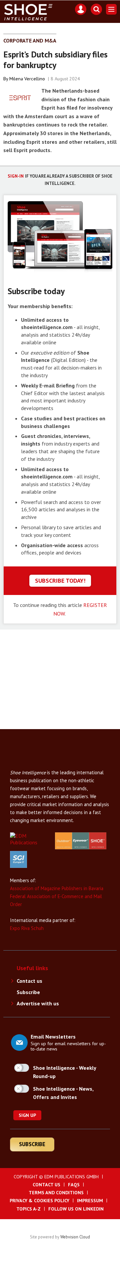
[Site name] (36, 765)
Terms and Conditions (56, 1193)
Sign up (27, 1115)
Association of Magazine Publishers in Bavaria (56, 888)
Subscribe (28, 992)
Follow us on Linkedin (76, 1209)
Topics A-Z (28, 1209)
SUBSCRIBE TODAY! (60, 580)
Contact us (29, 980)
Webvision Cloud (75, 1236)
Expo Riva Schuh (27, 928)
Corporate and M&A (29, 40)
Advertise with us (38, 1003)
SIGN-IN (16, 176)
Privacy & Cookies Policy (39, 1201)
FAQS (74, 1185)
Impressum (90, 1201)
